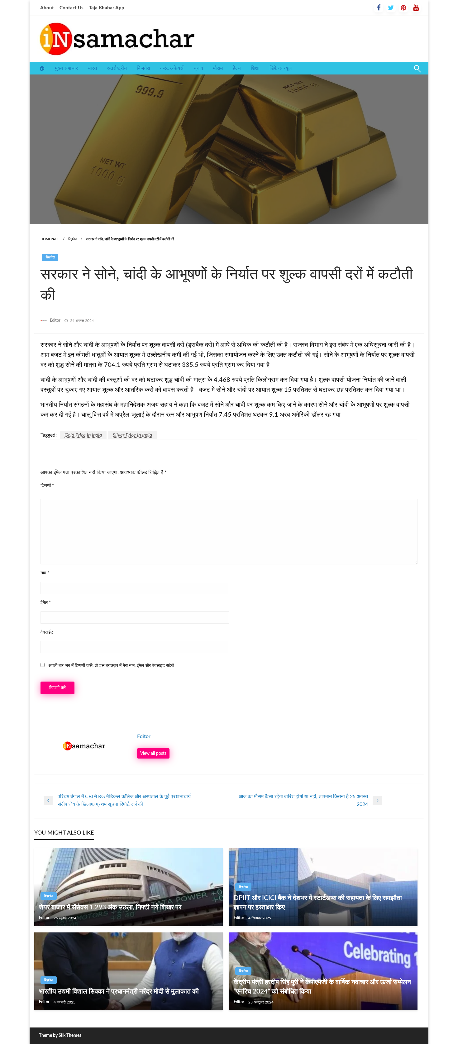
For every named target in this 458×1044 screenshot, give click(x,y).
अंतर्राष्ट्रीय (117, 68)
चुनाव (198, 68)
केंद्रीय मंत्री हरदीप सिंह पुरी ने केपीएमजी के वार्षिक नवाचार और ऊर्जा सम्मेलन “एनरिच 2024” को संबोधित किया (322, 986)
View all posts (153, 753)
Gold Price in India (83, 435)
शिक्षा (255, 68)
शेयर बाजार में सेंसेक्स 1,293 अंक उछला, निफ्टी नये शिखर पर (110, 907)
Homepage (50, 239)
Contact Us (71, 8)
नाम (45, 573)
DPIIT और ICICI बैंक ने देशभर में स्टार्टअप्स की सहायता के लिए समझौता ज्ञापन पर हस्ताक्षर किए (318, 902)
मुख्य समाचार (66, 68)
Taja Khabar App (106, 8)
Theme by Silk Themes (60, 1035)
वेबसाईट (47, 632)
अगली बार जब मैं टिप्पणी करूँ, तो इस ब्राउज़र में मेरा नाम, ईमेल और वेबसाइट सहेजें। (112, 665)
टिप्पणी (47, 485)
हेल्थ (237, 68)
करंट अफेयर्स (172, 68)
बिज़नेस (143, 68)
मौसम (218, 68)
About (47, 8)
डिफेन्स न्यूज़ (281, 68)
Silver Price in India (132, 435)
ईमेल (46, 603)
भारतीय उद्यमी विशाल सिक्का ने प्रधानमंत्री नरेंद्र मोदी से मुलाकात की (119, 991)
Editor (55, 320)
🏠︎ (42, 68)
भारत (92, 68)
